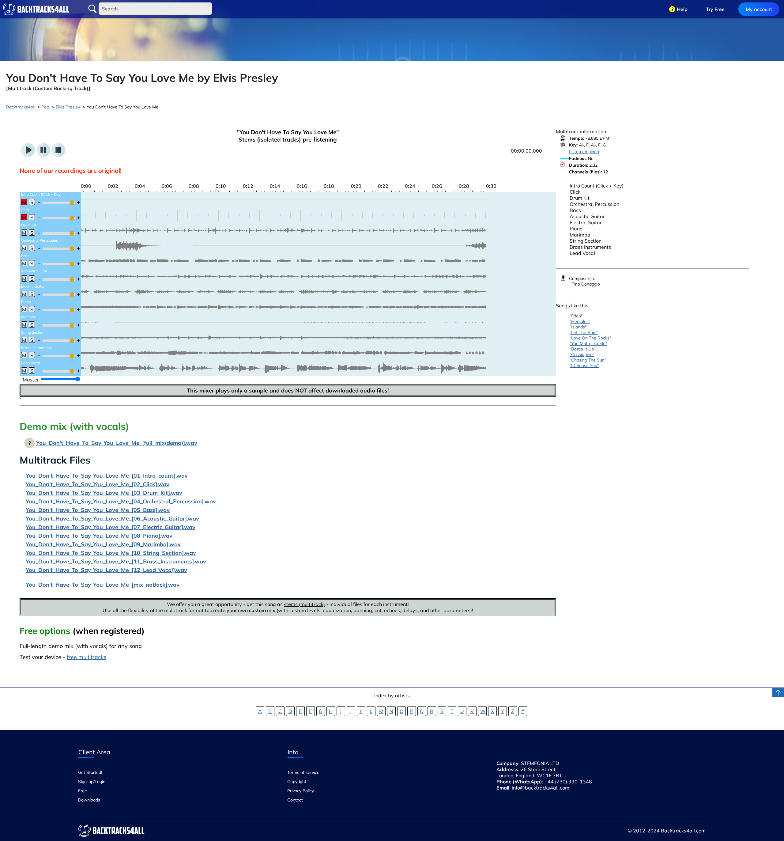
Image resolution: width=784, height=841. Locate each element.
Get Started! (90, 772)
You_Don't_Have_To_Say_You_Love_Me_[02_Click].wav (97, 484)
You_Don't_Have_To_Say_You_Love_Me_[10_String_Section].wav (111, 552)
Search (92, 9)
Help (682, 9)
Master (31, 380)
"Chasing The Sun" (588, 360)
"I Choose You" (584, 365)
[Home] (36, 9)
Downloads (89, 800)
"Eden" (576, 316)
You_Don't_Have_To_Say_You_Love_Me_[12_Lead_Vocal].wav (106, 570)
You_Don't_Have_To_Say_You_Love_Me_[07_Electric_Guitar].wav (110, 527)
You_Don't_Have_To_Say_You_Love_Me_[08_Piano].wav (99, 535)
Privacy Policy (300, 791)
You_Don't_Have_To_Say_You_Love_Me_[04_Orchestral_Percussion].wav (121, 501)
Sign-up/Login (91, 781)
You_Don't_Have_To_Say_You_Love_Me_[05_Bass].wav (98, 509)
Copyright (296, 781)
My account (759, 9)
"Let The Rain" (584, 332)
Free (82, 791)
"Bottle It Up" (582, 349)
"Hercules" (580, 321)
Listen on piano (584, 151)
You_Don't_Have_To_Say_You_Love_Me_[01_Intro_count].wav (107, 475)
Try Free (715, 9)
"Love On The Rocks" (590, 338)
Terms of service (303, 772)
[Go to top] (778, 692)
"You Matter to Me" (588, 343)
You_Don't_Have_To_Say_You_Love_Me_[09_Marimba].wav (103, 544)
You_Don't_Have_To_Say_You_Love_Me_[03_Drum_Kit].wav (104, 492)
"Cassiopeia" (582, 354)
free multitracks (86, 657)
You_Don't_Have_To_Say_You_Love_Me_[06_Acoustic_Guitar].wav (112, 518)
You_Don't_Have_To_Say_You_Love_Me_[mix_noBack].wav (102, 584)
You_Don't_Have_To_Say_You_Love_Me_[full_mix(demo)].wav (116, 442)
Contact (295, 800)
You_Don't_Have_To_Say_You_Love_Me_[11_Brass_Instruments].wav (116, 561)
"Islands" (578, 327)
